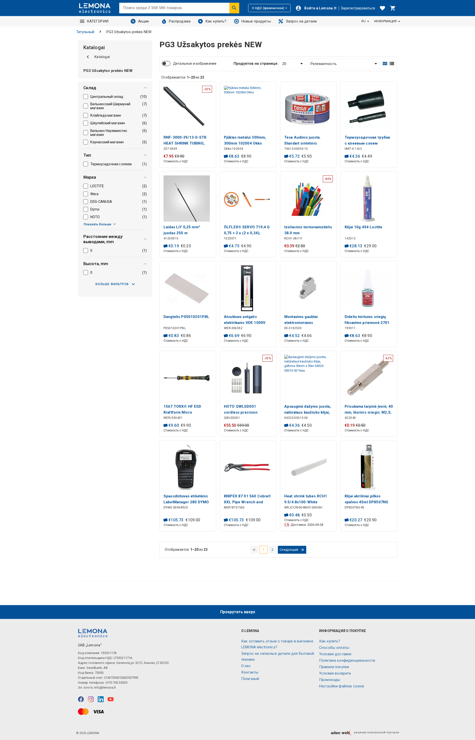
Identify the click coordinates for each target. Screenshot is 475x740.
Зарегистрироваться (358, 8)
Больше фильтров (112, 284)
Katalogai (102, 57)
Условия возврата (335, 673)
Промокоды (329, 679)
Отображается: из (182, 77)
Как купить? (216, 21)
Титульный (85, 32)
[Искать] (234, 8)
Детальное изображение (194, 63)
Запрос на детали (301, 21)
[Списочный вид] (392, 64)
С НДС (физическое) (268, 8)
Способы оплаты (334, 647)
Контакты (249, 672)
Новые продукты (256, 21)
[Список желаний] (382, 8)
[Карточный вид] (385, 64)
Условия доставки (335, 654)
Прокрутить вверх (237, 612)
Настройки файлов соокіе (341, 686)
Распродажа (180, 21)
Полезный (250, 679)
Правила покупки (334, 667)
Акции (143, 21)
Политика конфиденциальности (347, 660)
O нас (246, 666)
